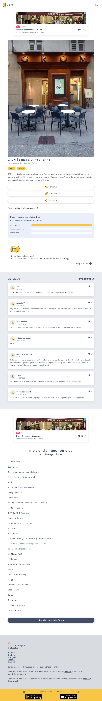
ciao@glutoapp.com (17, 674)
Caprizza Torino (15, 610)
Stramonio (13, 600)
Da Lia (10, 595)
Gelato (21, 168)
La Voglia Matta (15, 492)
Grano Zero (13, 497)
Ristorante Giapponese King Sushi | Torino (27, 543)
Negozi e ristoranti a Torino (51, 620)
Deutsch (11, 662)
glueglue (14, 648)
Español (11, 660)
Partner (68, 671)
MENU (95, 5)
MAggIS (11, 579)
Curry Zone (13, 467)
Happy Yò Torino (15, 518)
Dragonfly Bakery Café (18, 584)
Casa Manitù (13, 590)
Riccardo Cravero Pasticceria (21, 487)
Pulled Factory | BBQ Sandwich (21, 477)
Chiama (53, 187)
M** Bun (11, 528)
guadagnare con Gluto (50, 667)
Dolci (12, 168)
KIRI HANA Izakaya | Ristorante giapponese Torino (30, 538)
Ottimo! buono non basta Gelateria (23, 472)
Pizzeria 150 (13, 533)
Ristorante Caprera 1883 (19, 564)
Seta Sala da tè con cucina (20, 523)
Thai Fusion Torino (16, 605)
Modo (10, 482)
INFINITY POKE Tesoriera (18, 513)
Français (12, 657)
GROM (10, 569)
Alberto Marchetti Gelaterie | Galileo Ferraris (27, 503)
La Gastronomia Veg (17, 574)
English (11, 655)
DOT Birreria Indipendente (19, 549)
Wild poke (12, 559)
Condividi (53, 200)
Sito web (53, 193)
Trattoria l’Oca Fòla (16, 508)
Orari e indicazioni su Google (21, 208)
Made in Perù (14, 462)
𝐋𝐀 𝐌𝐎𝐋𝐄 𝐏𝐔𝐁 (15, 554)
